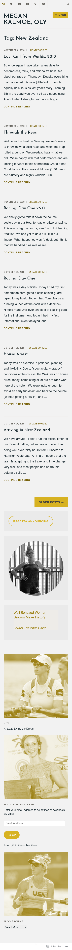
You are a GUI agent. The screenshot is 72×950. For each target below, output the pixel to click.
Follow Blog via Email (20, 805)
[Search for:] (68, 4)
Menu (62, 15)
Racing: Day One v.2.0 (24, 208)
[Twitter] (11, 3)
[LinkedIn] (19, 3)
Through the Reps (20, 133)
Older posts (49, 502)
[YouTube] (44, 3)
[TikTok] (36, 3)
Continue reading (17, 107)
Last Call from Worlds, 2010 (30, 57)
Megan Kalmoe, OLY (25, 19)
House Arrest (16, 354)
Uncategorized (38, 50)
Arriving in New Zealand (27, 430)
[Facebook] (27, 3)
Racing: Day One (19, 278)
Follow (12, 835)
